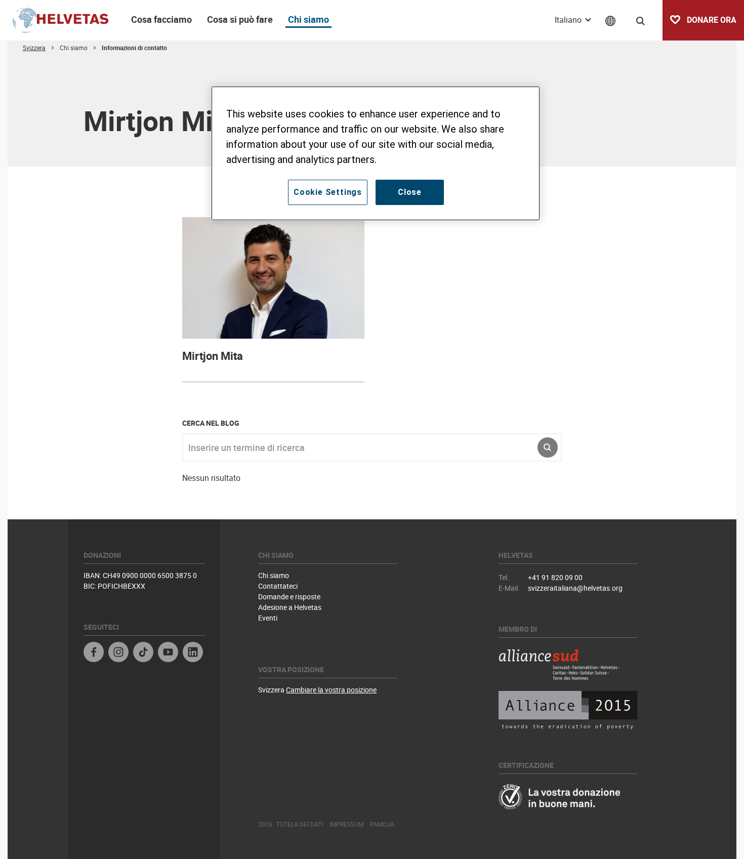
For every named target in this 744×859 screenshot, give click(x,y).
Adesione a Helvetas (289, 607)
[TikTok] (143, 653)
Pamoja (382, 824)
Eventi (267, 618)
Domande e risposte (289, 596)
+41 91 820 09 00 (555, 577)
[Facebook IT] (94, 653)
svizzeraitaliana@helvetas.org (575, 588)
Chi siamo (308, 19)
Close (410, 192)
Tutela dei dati (299, 824)
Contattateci (278, 586)
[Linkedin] (193, 653)
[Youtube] (168, 653)
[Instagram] (118, 653)
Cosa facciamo (161, 19)
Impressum (346, 824)
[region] (375, 153)
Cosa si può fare (240, 19)
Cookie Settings (328, 192)
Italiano (569, 19)
